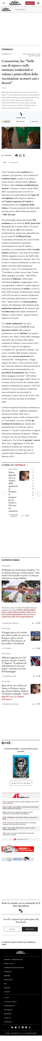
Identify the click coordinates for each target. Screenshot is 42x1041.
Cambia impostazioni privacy (14, 967)
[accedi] (38, 3)
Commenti (8, 155)
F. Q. (4, 88)
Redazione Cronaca (13, 515)
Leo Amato (6, 648)
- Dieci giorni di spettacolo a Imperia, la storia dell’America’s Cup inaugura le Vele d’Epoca (18, 813)
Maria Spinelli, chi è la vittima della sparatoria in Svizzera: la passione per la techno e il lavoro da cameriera (13, 491)
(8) (39, 648)
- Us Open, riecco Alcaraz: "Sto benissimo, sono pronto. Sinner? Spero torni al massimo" (20, 807)
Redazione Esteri (9, 676)
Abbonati (30, 3)
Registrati (30, 929)
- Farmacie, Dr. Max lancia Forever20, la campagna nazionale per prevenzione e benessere (19, 823)
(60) (39, 623)
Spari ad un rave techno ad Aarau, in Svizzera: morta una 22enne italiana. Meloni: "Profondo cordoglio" (15, 689)
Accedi (12, 929)
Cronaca (7, 49)
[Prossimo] (37, 493)
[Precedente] (4, 493)
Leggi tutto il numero (21, 783)
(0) (28, 515)
